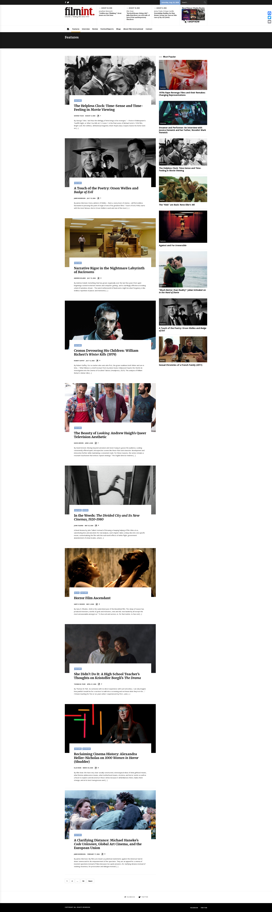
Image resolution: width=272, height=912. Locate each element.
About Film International (133, 29)
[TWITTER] (68, 2)
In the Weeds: (107, 517)
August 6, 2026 (162, 8)
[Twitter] (269, 17)
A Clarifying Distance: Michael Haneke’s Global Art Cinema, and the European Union (108, 844)
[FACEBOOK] (65, 2)
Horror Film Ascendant (92, 598)
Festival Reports (107, 29)
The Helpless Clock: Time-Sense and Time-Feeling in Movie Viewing (108, 108)
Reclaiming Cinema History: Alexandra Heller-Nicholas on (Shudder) (106, 758)
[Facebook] (269, 13)
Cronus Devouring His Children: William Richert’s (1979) (106, 352)
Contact (149, 29)
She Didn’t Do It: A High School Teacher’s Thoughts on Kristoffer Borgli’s (107, 676)
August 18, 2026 (134, 8)
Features (75, 29)
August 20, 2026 (106, 8)
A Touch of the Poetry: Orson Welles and (106, 190)
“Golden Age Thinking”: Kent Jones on (110, 14)
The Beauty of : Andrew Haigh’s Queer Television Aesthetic (110, 435)
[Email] (269, 22)
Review (95, 29)
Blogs (118, 29)
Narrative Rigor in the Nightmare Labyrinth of (109, 270)
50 (83, 881)
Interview (86, 29)
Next (90, 881)
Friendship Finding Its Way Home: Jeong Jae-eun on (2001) (165, 15)
